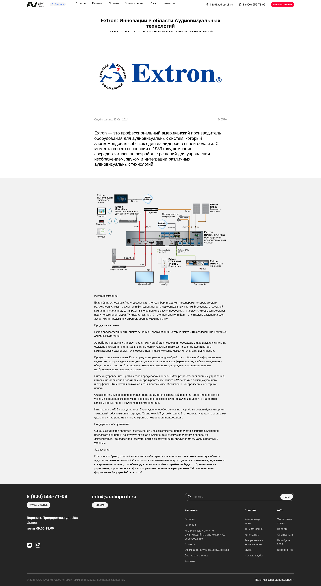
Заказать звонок (282, 4)
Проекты (190, 544)
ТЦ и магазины (254, 529)
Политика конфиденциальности (274, 579)
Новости (282, 529)
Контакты (190, 561)
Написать (100, 505)
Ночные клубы (254, 555)
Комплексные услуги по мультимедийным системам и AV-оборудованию (205, 534)
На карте (32, 522)
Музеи (248, 549)
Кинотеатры (252, 534)
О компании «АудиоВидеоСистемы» (207, 549)
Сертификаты (285, 534)
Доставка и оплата (196, 555)
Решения (190, 525)
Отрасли (190, 519)
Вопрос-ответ (285, 549)
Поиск (286, 497)
